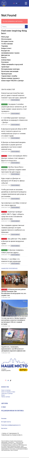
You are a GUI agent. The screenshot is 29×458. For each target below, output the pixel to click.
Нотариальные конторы (10, 69)
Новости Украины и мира (8, 392)
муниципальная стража (10, 53)
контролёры (6, 60)
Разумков (5, 62)
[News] (16, 3)
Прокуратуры (6, 74)
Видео (3, 395)
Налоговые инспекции (9, 71)
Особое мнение (7, 44)
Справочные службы (9, 76)
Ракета (3, 57)
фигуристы (5, 55)
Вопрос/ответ (6, 48)
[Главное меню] (26, 3)
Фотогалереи (6, 39)
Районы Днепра (5, 396)
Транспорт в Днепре (7, 393)
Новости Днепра (15, 100)
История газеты (7, 41)
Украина (4, 46)
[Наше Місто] (3, 3)
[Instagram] (14, 3)
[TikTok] (18, 3)
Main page (5, 37)
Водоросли (5, 51)
